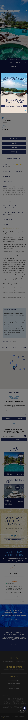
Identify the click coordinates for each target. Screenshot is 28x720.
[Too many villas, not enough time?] (25, 708)
